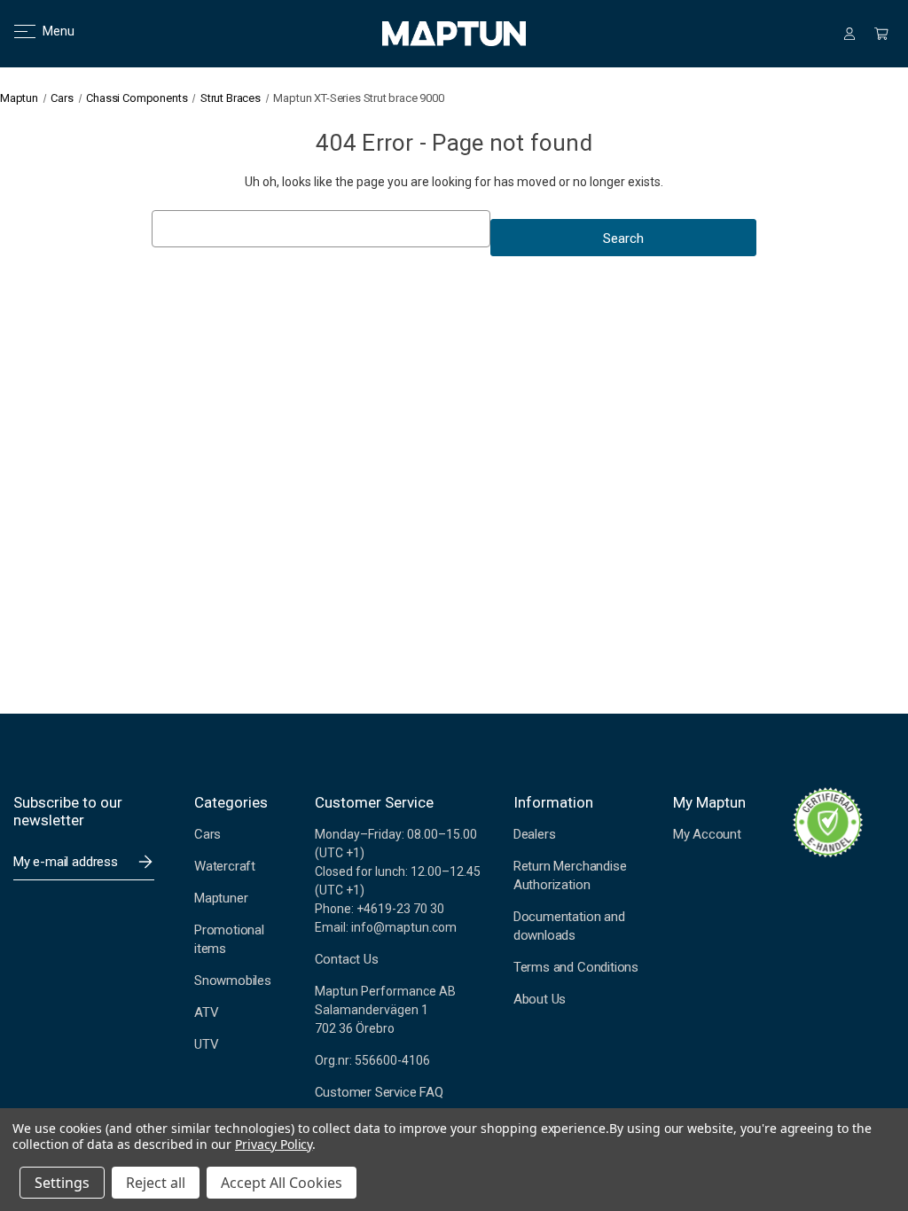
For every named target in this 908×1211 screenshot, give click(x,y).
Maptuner (220, 898)
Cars (207, 834)
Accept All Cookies (281, 1182)
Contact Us (347, 959)
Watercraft (224, 866)
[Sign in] (849, 34)
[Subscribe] (145, 861)
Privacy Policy (273, 1144)
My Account (707, 834)
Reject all (155, 1182)
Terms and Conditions (575, 967)
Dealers (534, 834)
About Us (539, 999)
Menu (47, 31)
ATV (206, 1012)
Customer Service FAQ (379, 1092)
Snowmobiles (232, 980)
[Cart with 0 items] (881, 34)
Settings (62, 1182)
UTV (206, 1044)
